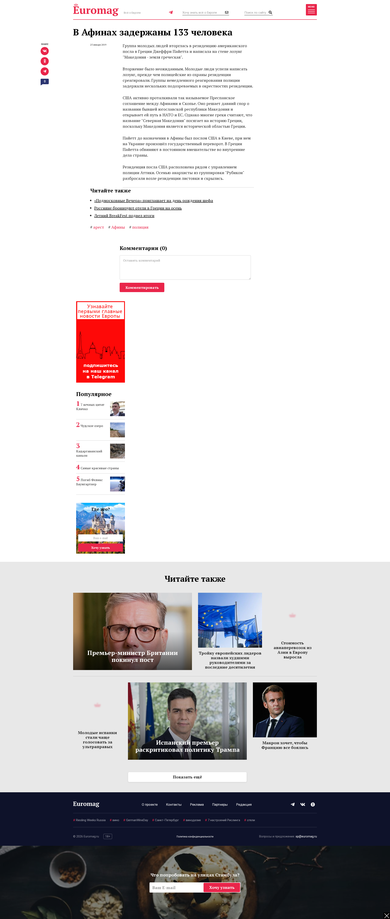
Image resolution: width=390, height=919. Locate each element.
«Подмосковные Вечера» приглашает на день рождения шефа (153, 200)
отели (249, 820)
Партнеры (220, 804)
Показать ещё (187, 777)
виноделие (192, 820)
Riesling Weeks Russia (89, 820)
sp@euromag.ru (306, 836)
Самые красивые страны (100, 468)
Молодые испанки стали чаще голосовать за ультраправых (97, 739)
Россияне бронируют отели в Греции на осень (138, 208)
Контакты (174, 804)
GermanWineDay (135, 820)
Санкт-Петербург (165, 820)
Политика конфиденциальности (195, 836)
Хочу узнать (100, 548)
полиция (138, 227)
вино (114, 820)
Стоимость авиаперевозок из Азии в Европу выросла (293, 650)
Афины (116, 227)
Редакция (244, 804)
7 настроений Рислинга (222, 820)
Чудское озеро (92, 425)
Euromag (96, 9)
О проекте (150, 804)
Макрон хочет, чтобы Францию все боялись (284, 745)
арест (97, 227)
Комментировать (142, 287)
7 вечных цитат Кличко (90, 406)
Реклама (197, 804)
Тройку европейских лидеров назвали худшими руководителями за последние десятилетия (230, 660)
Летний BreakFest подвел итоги (124, 215)
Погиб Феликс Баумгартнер (89, 482)
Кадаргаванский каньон (89, 453)
